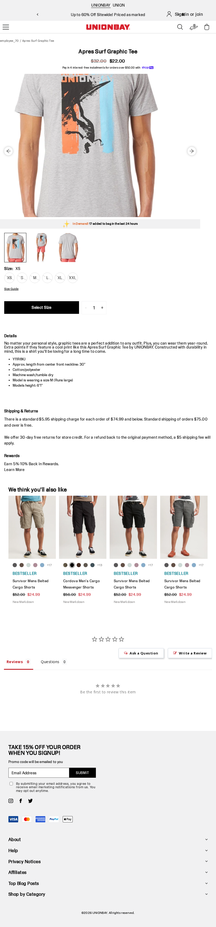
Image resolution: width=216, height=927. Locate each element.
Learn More (14, 469)
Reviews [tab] (15, 661)
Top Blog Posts (23, 883)
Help (13, 850)
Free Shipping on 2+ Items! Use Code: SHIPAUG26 (108, 15)
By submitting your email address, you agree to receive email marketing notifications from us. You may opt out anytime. (55, 787)
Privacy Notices (24, 861)
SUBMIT (82, 773)
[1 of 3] (15, 247)
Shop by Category (26, 894)
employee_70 (9, 40)
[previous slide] (37, 14)
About (14, 839)
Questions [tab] (50, 661)
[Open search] (180, 27)
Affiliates (17, 872)
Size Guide (11, 288)
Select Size (42, 307)
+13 (99, 565)
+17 (49, 565)
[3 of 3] (68, 247)
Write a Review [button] (193, 653)
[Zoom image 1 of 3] (100, 145)
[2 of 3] (42, 247)
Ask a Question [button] (144, 653)
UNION (119, 5)
